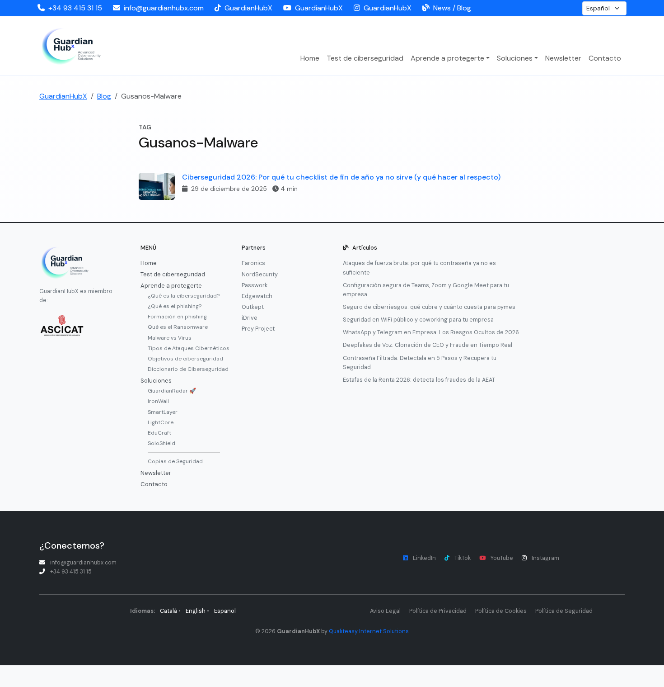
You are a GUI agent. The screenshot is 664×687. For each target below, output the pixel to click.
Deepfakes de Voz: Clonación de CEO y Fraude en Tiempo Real (427, 345)
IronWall (158, 401)
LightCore (160, 422)
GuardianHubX (248, 8)
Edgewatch (257, 296)
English (196, 611)
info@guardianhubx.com (164, 8)
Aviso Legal (385, 611)
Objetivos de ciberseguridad (184, 358)
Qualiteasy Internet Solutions (369, 631)
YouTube (502, 558)
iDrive (249, 318)
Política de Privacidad (438, 611)
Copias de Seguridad (175, 461)
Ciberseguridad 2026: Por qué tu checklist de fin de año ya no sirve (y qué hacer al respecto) (341, 177)
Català (168, 611)
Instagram (545, 558)
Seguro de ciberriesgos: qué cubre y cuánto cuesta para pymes (429, 307)
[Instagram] (359, 8)
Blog (104, 96)
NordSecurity (260, 274)
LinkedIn (424, 558)
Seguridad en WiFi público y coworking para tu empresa (418, 319)
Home (309, 58)
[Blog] (427, 8)
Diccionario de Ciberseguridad (184, 369)
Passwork (254, 285)
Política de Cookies (501, 611)
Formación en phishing (177, 316)
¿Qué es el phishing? (174, 306)
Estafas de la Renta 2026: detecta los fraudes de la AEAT (419, 380)
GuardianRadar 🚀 (172, 390)
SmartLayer (163, 412)
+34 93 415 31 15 (75, 8)
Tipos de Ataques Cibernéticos (184, 348)
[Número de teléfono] (42, 8)
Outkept (253, 307)
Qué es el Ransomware (178, 327)
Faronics (253, 263)
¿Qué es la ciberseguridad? (184, 295)
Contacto (605, 58)
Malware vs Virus (170, 337)
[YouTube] (289, 8)
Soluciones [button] (515, 58)
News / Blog (452, 8)
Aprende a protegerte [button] (447, 58)
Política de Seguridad (564, 611)
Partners (254, 247)
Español (225, 611)
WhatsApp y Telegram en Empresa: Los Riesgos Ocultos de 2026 (431, 332)
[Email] (118, 8)
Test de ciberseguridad (365, 58)
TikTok (462, 558)
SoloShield (161, 443)
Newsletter (563, 58)
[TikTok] (219, 8)
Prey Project (258, 328)
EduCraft (159, 432)
